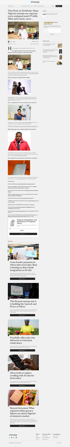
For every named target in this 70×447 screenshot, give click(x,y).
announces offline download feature (15, 195)
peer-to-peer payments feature (24, 198)
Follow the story (21, 278)
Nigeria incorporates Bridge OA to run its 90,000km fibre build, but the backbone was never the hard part (50, 56)
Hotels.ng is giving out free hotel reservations (17, 216)
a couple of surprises (21, 178)
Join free (53, 34)
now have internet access (32, 200)
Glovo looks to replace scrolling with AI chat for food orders (22, 376)
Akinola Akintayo (11, 97)
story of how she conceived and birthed (25, 122)
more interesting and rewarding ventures (20, 155)
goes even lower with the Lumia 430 (19, 211)
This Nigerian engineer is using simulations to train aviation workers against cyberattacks (50, 50)
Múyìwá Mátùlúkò (12, 41)
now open (32, 204)
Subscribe (58, 6)
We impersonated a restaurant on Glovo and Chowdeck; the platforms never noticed (25, 126)
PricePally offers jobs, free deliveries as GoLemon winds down (22, 340)
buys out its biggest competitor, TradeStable (21, 207)
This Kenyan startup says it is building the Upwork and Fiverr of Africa (23, 304)
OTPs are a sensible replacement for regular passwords (24, 184)
